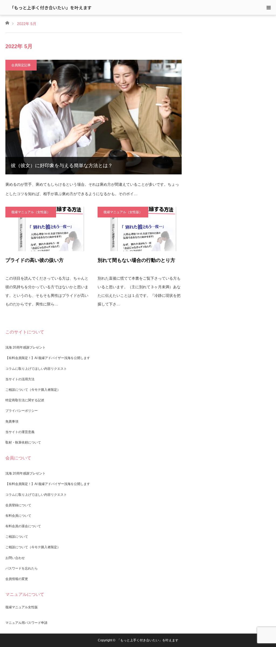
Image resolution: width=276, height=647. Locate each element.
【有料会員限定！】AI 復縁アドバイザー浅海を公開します (47, 358)
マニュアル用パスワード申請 (26, 623)
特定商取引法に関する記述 (24, 400)
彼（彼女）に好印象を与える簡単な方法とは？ (62, 165)
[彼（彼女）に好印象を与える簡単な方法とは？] (93, 117)
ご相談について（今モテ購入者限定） (32, 390)
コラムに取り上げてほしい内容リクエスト (36, 369)
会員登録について (18, 505)
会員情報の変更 (16, 579)
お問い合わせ (15, 558)
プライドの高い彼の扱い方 (34, 260)
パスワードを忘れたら (21, 568)
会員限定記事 (21, 65)
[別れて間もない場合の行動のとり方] (140, 229)
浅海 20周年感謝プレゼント (25, 347)
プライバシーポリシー (21, 411)
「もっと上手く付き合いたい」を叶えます (51, 7)
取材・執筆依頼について (23, 442)
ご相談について (16, 537)
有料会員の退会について (23, 526)
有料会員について (18, 516)
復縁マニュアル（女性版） (30, 212)
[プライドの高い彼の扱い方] (47, 229)
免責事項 (11, 421)
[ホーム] (7, 22)
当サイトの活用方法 (19, 379)
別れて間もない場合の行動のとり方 (136, 260)
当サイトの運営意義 (19, 432)
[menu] (268, 7)
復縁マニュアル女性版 (21, 607)
